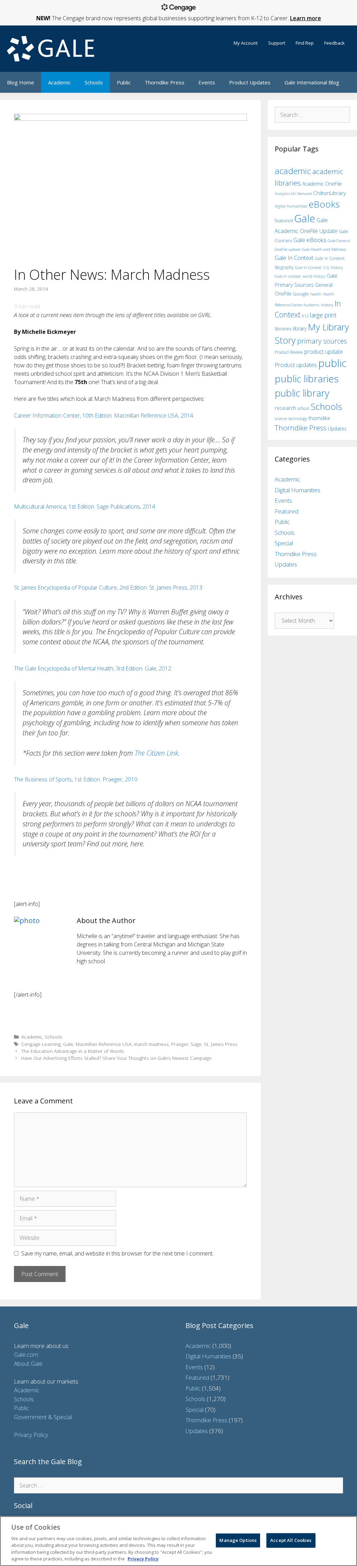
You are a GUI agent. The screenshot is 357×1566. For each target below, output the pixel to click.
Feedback (334, 43)
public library (302, 393)
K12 (305, 316)
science (281, 418)
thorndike (319, 418)
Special (284, 543)
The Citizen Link (156, 753)
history (327, 304)
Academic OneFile (322, 183)
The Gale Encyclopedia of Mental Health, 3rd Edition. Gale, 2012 (92, 668)
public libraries (307, 378)
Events (206, 82)
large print (323, 315)
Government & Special (43, 1417)
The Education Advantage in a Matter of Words (72, 1051)
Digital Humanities (297, 490)
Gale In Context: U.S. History (319, 267)
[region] (178, 1541)
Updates (337, 428)
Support (276, 43)
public (332, 363)
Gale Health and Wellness (324, 249)
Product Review (289, 352)
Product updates (296, 365)
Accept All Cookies (290, 1540)
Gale (68, 1044)
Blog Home (20, 82)
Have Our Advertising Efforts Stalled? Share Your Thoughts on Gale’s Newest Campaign (116, 1058)
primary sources (322, 341)
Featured (286, 511)
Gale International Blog (311, 82)
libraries (283, 328)
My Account (246, 43)
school (303, 408)
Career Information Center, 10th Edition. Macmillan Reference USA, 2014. (104, 415)
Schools (94, 82)
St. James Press (220, 1044)
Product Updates (250, 82)
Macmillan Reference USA (103, 1044)
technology (297, 418)
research (285, 407)
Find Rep (305, 43)
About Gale (28, 1363)
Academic (59, 82)
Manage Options (238, 1540)
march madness (151, 1044)
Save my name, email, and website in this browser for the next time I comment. (117, 1253)
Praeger (179, 1044)
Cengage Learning (41, 1044)
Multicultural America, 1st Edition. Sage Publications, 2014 (84, 506)
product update (323, 351)
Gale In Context (294, 258)
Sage (196, 1044)
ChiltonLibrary (329, 193)
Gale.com (26, 1354)
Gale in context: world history (300, 276)
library (299, 328)
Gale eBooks (309, 240)
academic (293, 171)
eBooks (324, 204)
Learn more (305, 18)
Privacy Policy (31, 1435)
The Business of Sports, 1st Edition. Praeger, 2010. (76, 779)
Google (301, 294)
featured (284, 220)
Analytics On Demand (293, 193)
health (315, 294)
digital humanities (291, 206)
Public (124, 82)
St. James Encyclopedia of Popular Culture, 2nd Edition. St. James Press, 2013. (108, 587)
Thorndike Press (164, 82)
